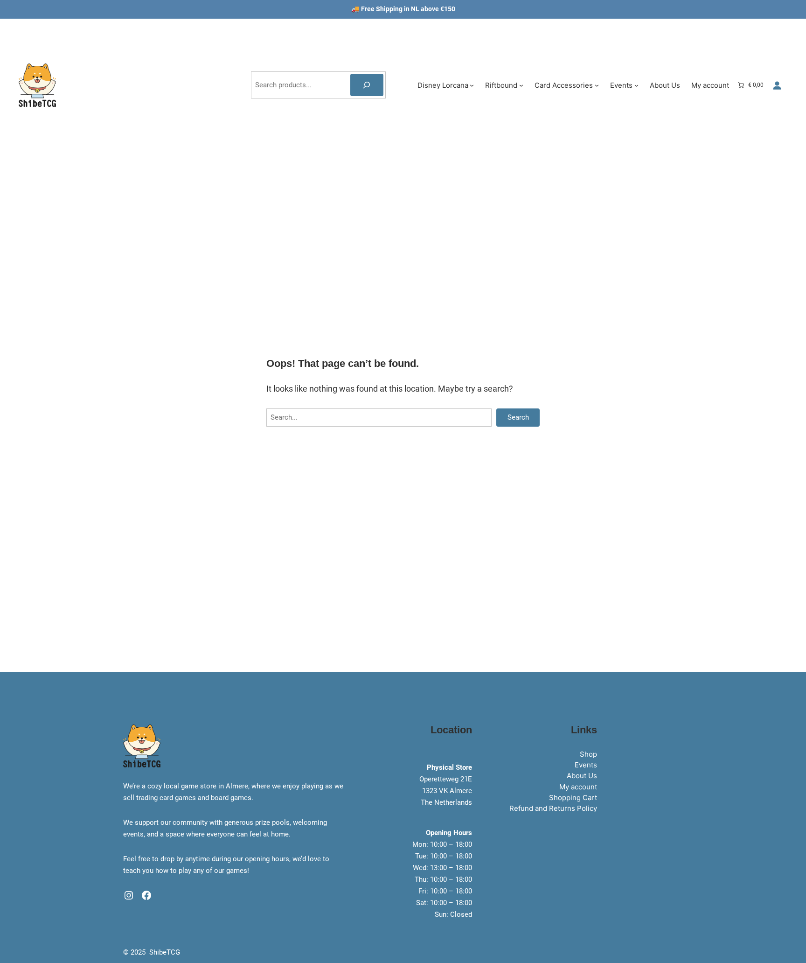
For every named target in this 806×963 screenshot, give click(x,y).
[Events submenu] (636, 85)
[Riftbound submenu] (521, 85)
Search (518, 417)
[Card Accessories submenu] (597, 85)
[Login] (776, 85)
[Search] (366, 85)
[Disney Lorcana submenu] (472, 85)
